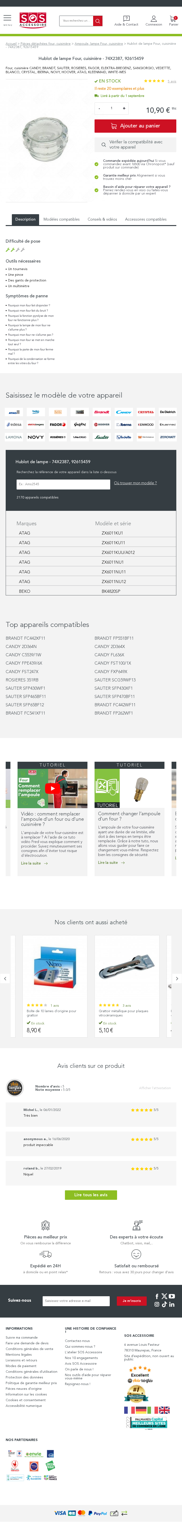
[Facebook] (157, 1299)
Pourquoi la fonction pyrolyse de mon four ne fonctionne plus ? (31, 318)
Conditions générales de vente (29, 1349)
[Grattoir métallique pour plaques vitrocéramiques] (55, 967)
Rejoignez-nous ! (77, 1384)
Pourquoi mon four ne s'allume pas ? (30, 335)
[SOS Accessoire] (33, 21)
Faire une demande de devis (27, 1343)
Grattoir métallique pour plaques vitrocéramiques (51, 1013)
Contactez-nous (77, 1341)
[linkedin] (172, 1307)
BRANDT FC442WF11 (115, 705)
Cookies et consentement (26, 1400)
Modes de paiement (21, 1366)
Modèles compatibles (62, 220)
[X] (164, 1299)
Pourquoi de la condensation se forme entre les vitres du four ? (31, 361)
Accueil (11, 43)
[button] (5, 978)
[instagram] (157, 1307)
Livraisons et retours (21, 1360)
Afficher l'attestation (155, 1088)
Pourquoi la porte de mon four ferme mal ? (30, 351)
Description (25, 220)
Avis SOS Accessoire (81, 1363)
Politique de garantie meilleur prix (31, 1383)
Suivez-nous (19, 1301)
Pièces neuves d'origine (24, 1389)
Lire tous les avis (91, 1195)
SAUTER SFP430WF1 (25, 688)
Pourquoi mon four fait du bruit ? (28, 310)
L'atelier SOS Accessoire (83, 1352)
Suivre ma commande (22, 1337)
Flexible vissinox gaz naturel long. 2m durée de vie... (127, 1013)
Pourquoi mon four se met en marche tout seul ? (31, 342)
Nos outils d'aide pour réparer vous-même (88, 1376)
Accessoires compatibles (146, 220)
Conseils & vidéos (102, 220)
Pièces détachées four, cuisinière (46, 43)
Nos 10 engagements (81, 1358)
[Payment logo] (91, 1513)
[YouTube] (172, 1299)
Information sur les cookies (26, 1394)
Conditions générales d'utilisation (31, 1371)
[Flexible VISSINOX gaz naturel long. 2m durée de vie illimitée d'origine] (127, 967)
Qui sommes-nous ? (80, 1346)
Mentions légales (19, 1354)
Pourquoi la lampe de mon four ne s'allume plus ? (29, 327)
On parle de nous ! (79, 1369)
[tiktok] (164, 1307)
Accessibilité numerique (24, 1406)
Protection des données (24, 1377)
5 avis (172, 81)
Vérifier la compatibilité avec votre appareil (136, 145)
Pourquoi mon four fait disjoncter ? (29, 305)
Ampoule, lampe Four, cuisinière (99, 43)
